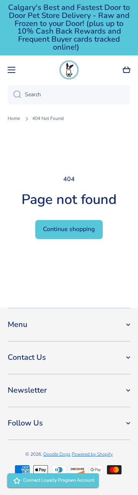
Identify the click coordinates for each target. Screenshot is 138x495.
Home (14, 118)
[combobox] (69, 94)
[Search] (14, 94)
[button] (126, 70)
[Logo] (69, 69)
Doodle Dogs (57, 454)
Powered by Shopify (92, 454)
